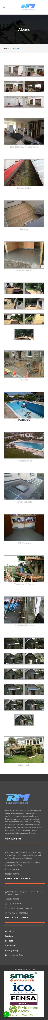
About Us (9, 931)
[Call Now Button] (6, 1014)
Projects (9, 940)
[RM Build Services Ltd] (28, 7)
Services (9, 936)
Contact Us (10, 945)
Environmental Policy (15, 955)
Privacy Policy (11, 950)
